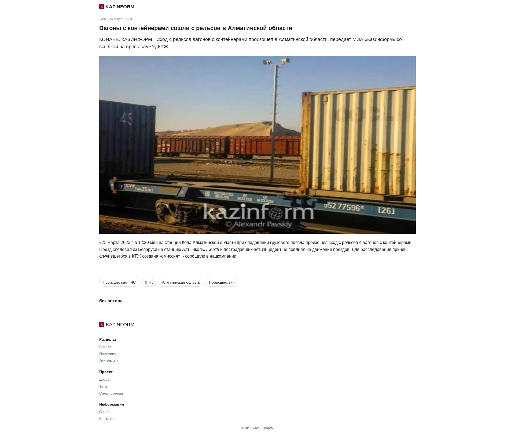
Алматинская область (181, 282)
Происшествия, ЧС (119, 282)
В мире (105, 347)
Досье (104, 379)
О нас (104, 412)
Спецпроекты (111, 393)
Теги (103, 386)
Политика (107, 354)
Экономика (109, 361)
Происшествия (222, 282)
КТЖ (149, 282)
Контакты (107, 419)
